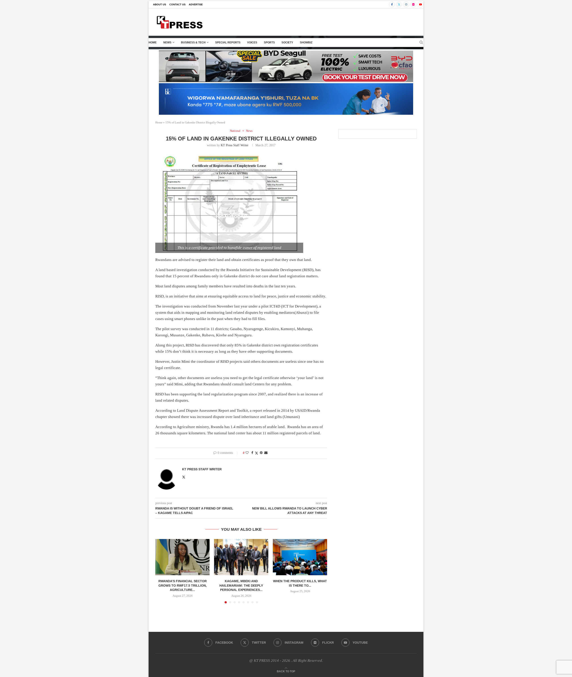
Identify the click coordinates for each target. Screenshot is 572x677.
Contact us (177, 4)
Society (287, 42)
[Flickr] (413, 4)
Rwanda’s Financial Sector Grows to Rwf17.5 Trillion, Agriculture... (182, 585)
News (167, 42)
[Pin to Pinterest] (261, 453)
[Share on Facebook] (252, 453)
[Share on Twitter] (256, 453)
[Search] (421, 42)
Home (153, 42)
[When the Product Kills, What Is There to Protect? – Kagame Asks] (300, 557)
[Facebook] (392, 4)
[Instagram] (406, 4)
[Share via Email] (265, 453)
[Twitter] (399, 4)
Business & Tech (193, 42)
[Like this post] (247, 453)
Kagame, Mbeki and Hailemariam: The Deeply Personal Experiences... (241, 585)
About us (159, 4)
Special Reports (227, 42)
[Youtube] (420, 4)
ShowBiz (306, 42)
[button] (161, 571)
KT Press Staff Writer (234, 145)
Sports (269, 42)
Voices (252, 42)
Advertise (196, 4)
